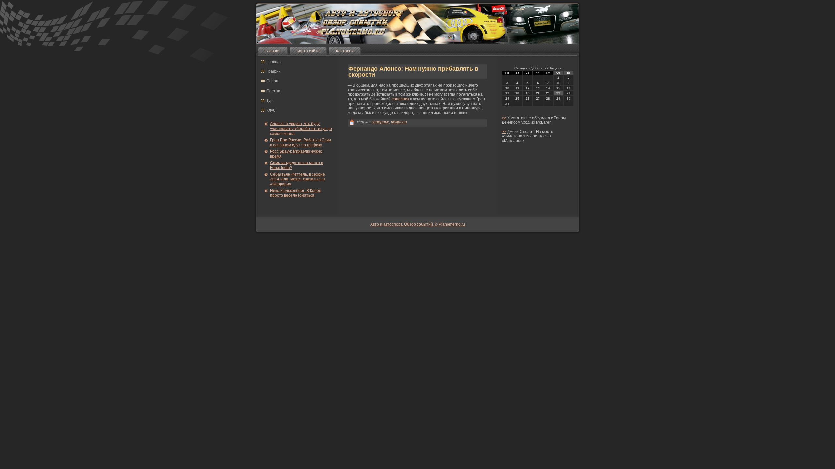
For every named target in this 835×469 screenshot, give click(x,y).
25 (517, 98)
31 (507, 104)
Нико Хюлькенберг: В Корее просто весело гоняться (295, 193)
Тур (269, 100)
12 (528, 88)
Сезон (272, 81)
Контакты (345, 51)
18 (517, 93)
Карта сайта (308, 51)
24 (507, 98)
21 (548, 93)
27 (538, 98)
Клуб (270, 110)
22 (558, 93)
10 (507, 88)
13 (538, 88)
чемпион (399, 122)
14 (548, 88)
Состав (273, 91)
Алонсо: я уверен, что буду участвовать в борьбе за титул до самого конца (301, 128)
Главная (273, 51)
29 (558, 98)
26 (528, 98)
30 (568, 98)
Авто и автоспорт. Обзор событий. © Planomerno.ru (417, 224)
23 (568, 93)
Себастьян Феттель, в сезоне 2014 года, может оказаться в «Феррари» (297, 179)
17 (507, 93)
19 (528, 93)
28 (548, 98)
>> (504, 118)
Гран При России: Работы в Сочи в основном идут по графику (300, 142)
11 (517, 88)
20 (538, 93)
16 (568, 88)
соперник (400, 99)
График (273, 71)
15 (558, 88)
